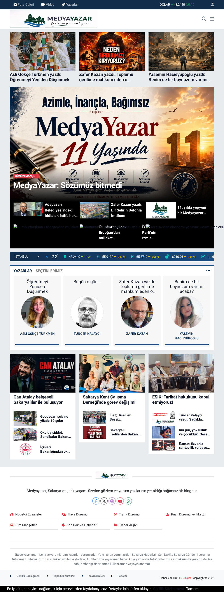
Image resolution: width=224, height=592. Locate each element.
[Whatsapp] (128, 501)
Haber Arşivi (128, 525)
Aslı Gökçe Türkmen (37, 334)
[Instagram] (112, 501)
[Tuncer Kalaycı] (87, 312)
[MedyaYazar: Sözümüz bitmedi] (112, 144)
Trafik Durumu (129, 514)
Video (50, 5)
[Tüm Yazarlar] (208, 271)
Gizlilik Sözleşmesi (28, 576)
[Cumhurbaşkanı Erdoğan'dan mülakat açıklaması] (46, 232)
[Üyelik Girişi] (210, 4)
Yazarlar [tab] (23, 271)
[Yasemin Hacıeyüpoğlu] (186, 312)
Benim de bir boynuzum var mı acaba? (186, 286)
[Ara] (204, 19)
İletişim (122, 576)
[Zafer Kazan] (137, 312)
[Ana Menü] (212, 19)
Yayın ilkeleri (96, 576)
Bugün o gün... (87, 281)
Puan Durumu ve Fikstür (188, 514)
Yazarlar (72, 5)
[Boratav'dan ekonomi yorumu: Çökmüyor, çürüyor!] (178, 232)
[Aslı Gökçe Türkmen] (37, 312)
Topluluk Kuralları (64, 576)
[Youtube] (120, 501)
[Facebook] (96, 501)
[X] (104, 501)
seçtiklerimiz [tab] (49, 271)
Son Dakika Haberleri (81, 525)
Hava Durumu (78, 514)
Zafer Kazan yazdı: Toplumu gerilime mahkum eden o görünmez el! (137, 286)
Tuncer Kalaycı (87, 334)
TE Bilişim (185, 578)
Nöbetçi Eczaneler (28, 514)
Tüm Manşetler (26, 525)
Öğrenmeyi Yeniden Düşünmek (37, 286)
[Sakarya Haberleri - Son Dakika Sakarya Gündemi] (53, 19)
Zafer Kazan (137, 334)
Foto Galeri (26, 5)
